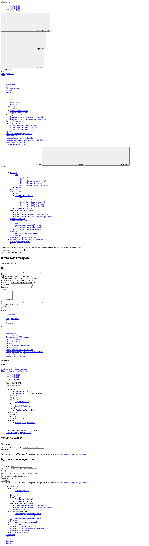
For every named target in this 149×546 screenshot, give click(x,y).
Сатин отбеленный (13, 121)
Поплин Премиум (17, 102)
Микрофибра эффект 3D (15, 142)
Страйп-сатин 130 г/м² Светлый (32, 202)
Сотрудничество (12, 88)
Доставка (9, 90)
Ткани (8, 86)
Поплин (13, 104)
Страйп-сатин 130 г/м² (19, 111)
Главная (4, 252)
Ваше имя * (5, 445)
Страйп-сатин (15, 191)
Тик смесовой (11, 136)
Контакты (9, 92)
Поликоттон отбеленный (15, 144)
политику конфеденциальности (75, 454)
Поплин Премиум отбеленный (32, 183)
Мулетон (9, 132)
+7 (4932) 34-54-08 (13, 10)
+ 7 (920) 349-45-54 (22, 418)
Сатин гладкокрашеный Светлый (23, 125)
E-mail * (4, 471)
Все (16, 175)
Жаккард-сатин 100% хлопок (21, 210)
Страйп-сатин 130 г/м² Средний (32, 204)
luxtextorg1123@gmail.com (25, 423)
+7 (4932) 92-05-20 (13, 6)
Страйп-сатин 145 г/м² (19, 113)
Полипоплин (11, 106)
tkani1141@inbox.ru (22, 406)
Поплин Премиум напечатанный (33, 181)
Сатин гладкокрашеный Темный (23, 129)
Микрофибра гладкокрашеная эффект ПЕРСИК (24, 140)
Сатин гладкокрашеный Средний (23, 127)
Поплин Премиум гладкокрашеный (34, 185)
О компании (10, 84)
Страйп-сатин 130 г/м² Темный (32, 206)
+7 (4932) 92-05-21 (13, 8)
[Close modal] (2, 443)
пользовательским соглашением (75, 302)
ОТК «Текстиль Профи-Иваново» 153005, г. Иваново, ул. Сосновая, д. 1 (16, 370)
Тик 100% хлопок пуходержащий (19, 134)
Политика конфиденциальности (18, 433)
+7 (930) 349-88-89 (22, 402)
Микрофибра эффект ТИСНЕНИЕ (19, 138)
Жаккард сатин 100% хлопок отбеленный (26, 117)
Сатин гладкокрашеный (19, 221)
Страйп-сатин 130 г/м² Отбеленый (33, 200)
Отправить (5, 452)
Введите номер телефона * (11, 447)
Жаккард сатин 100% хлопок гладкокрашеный (28, 119)
